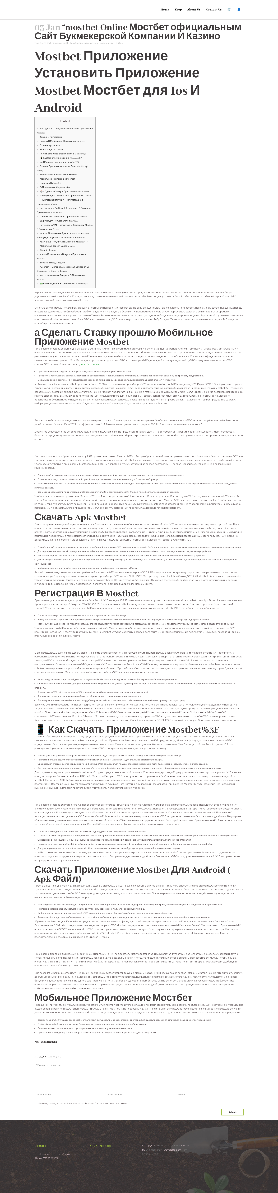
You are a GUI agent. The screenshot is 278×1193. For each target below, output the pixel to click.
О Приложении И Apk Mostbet (55, 187)
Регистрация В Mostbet (51, 149)
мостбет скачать (90, 364)
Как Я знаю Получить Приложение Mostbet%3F (64, 242)
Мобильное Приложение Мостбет (57, 179)
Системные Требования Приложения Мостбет (64, 216)
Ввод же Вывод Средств (52, 262)
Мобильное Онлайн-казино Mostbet (58, 174)
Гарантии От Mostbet (50, 183)
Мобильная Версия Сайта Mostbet (57, 246)
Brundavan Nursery (168, 1145)
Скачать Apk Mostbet (50, 145)
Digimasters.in (154, 1149)
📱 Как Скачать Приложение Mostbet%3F (61, 158)
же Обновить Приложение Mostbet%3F (59, 162)
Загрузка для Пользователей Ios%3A (59, 221)
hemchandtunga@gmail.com (84, 43)
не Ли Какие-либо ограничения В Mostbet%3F (63, 154)
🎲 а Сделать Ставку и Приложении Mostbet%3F (64, 191)
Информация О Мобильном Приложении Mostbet (65, 195)
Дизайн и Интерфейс (51, 137)
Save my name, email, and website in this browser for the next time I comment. (83, 1103)
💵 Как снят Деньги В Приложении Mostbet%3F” (64, 283)
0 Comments (106, 43)
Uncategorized (60, 43)
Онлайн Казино (48, 250)
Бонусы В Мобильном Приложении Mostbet (62, 141)
